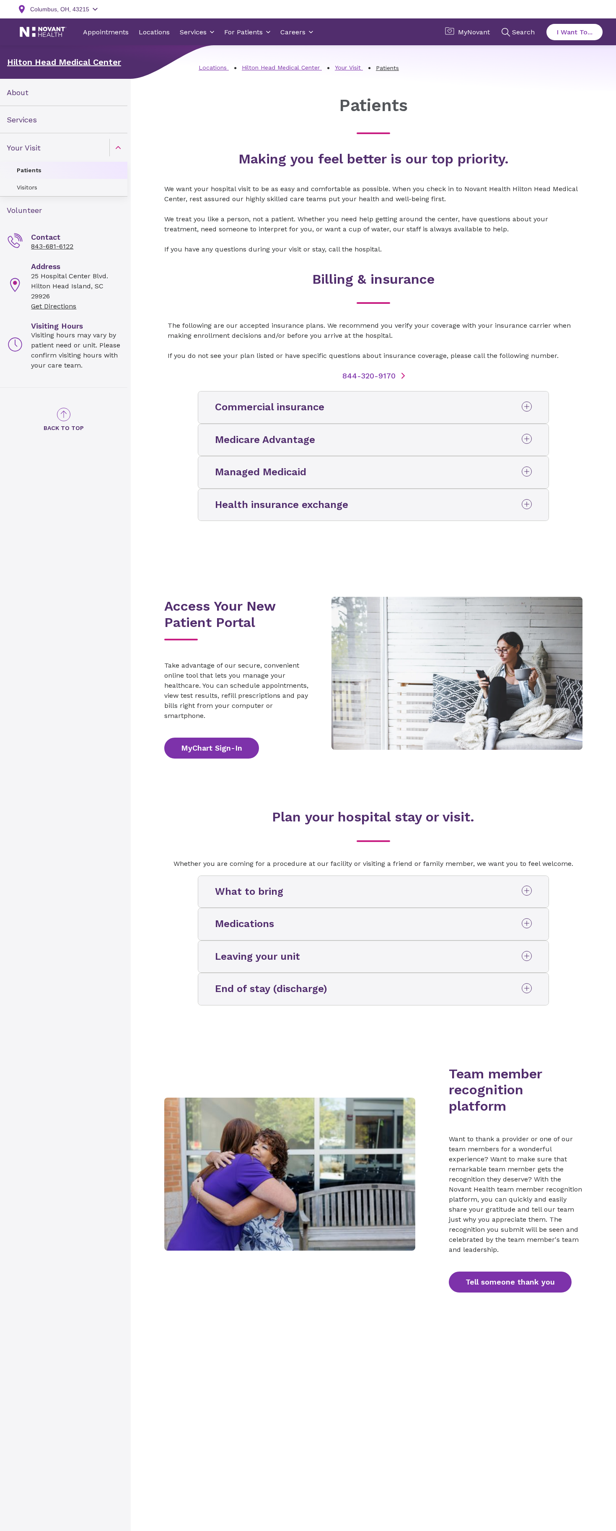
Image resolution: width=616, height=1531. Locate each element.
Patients (29, 170)
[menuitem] (63, 92)
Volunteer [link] (24, 210)
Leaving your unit (257, 956)
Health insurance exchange (281, 504)
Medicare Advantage (265, 440)
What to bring (249, 891)
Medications (244, 924)
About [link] (17, 92)
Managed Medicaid (260, 472)
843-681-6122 (52, 246)
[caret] (118, 147)
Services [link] (22, 119)
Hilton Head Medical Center (64, 62)
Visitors (27, 187)
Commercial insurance (269, 407)
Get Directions (53, 306)
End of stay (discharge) (271, 989)
